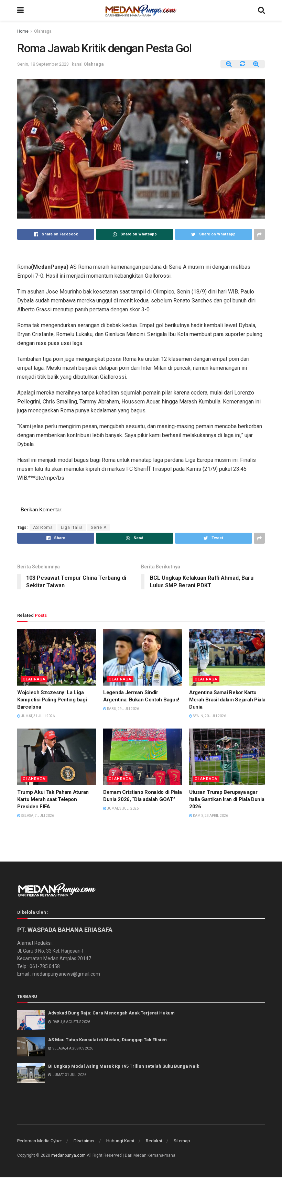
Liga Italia (72, 527)
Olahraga (43, 31)
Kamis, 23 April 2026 (210, 816)
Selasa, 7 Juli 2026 (37, 816)
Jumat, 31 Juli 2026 (37, 716)
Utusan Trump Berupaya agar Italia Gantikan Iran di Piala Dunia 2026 (226, 799)
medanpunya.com (68, 1155)
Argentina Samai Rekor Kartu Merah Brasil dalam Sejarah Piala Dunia (227, 699)
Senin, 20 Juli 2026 (209, 716)
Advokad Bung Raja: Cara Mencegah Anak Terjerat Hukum (111, 1012)
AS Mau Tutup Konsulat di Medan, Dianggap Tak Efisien (107, 1039)
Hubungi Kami (120, 1140)
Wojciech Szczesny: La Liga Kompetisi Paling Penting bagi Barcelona (52, 699)
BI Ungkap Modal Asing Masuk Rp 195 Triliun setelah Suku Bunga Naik (123, 1066)
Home (23, 31)
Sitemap (182, 1140)
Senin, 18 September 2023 (43, 64)
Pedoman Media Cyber (39, 1140)
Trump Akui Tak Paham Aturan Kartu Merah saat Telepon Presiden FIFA (53, 799)
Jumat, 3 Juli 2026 (122, 808)
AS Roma (43, 527)
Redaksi (154, 1140)
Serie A (99, 527)
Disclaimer (84, 1140)
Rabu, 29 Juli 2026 (122, 709)
